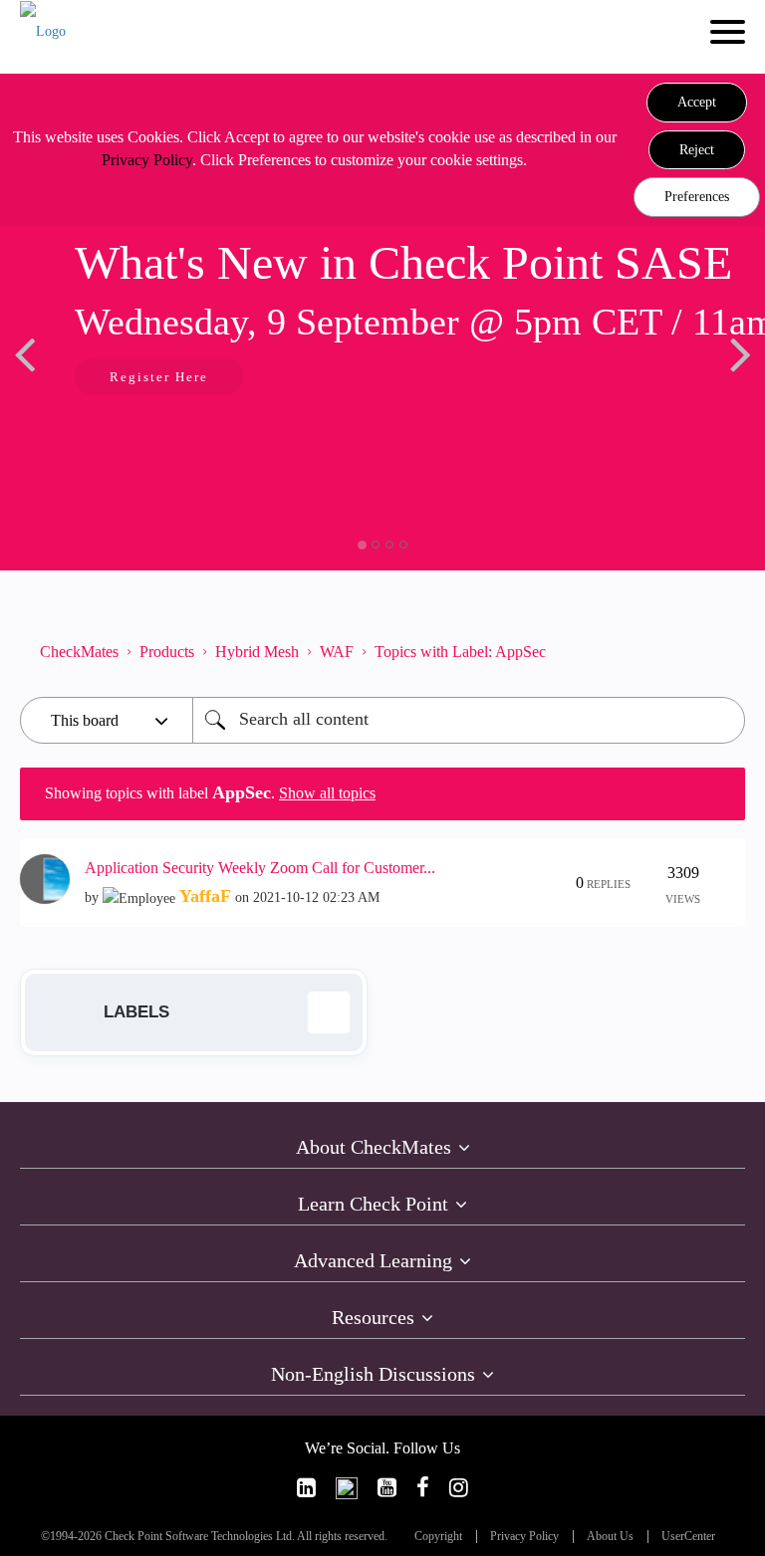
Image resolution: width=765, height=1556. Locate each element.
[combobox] (468, 720)
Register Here (159, 376)
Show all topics (327, 792)
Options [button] (720, 652)
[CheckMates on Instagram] (458, 1487)
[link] (306, 1487)
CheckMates (79, 651)
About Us (610, 1536)
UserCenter (688, 1536)
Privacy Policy (147, 159)
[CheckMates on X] (347, 1487)
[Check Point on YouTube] (387, 1487)
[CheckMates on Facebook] (422, 1487)
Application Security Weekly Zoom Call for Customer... (260, 867)
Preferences (696, 196)
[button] (696, 102)
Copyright (438, 1536)
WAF (337, 651)
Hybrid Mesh (257, 651)
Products (166, 651)
